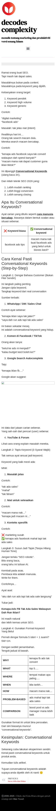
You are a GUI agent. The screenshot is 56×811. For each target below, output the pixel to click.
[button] (28, 48)
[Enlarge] (50, 385)
